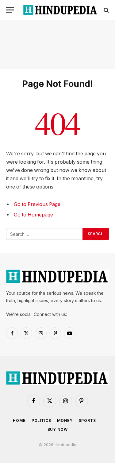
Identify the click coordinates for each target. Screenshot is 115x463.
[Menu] (10, 10)
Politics (41, 420)
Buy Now (58, 429)
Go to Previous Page (37, 204)
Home (19, 420)
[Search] (105, 10)
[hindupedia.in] (60, 10)
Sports (87, 420)
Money (64, 420)
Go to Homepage (33, 215)
